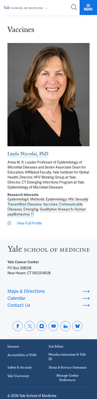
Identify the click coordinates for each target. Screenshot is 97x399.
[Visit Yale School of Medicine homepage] (48, 250)
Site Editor (55, 346)
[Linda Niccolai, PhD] (48, 94)
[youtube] (53, 326)
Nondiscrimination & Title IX (67, 356)
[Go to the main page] (26, 8)
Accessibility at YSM (21, 355)
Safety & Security (19, 367)
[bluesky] (77, 326)
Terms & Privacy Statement (67, 367)
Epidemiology (56, 199)
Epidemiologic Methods (25, 199)
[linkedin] (65, 326)
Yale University (18, 376)
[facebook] (18, 326)
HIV (71, 199)
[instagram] (42, 326)
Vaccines (50, 204)
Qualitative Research (56, 209)
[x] (30, 326)
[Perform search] (74, 7)
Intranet (13, 346)
